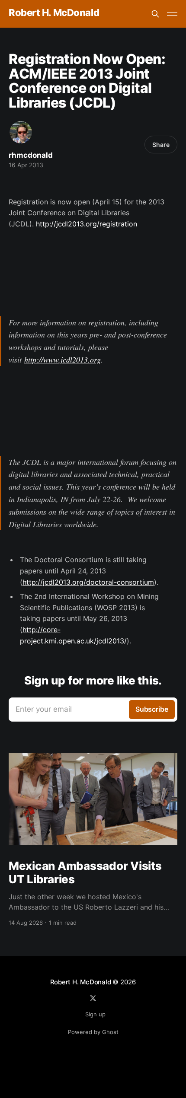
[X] (93, 998)
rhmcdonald (31, 155)
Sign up (95, 1014)
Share (161, 144)
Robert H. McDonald (54, 12)
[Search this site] (155, 14)
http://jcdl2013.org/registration (86, 224)
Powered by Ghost (93, 1031)
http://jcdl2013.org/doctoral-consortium (88, 582)
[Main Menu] (172, 13)
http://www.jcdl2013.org (62, 359)
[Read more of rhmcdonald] (21, 132)
